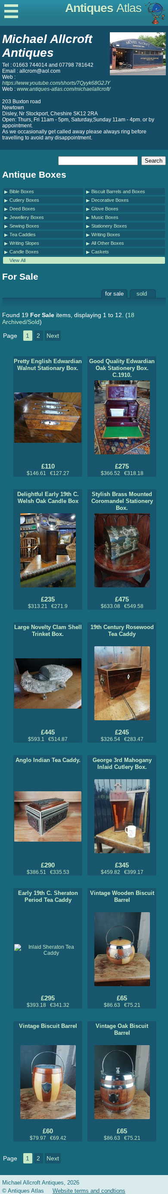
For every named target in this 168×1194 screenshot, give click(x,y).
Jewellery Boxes (26, 217)
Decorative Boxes (110, 200)
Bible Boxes (21, 191)
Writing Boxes (105, 234)
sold (142, 293)
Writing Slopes (24, 243)
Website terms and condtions (89, 1191)
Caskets (100, 251)
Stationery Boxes (109, 225)
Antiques (103, 8)
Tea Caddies (22, 234)
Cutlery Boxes (24, 200)
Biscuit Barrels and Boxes (118, 191)
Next (53, 335)
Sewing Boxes (24, 225)
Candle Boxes (24, 251)
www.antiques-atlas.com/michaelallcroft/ (63, 89)
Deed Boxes (22, 208)
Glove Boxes (104, 208)
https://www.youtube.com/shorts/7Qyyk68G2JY (56, 83)
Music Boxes (104, 217)
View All (17, 260)
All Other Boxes (107, 243)
